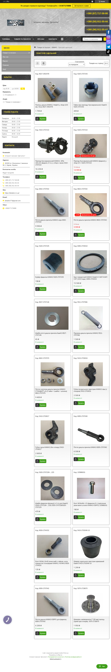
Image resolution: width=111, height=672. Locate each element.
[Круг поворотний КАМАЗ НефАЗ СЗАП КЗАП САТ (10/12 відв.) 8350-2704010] (91, 262)
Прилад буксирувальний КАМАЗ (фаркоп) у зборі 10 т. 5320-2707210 (90, 162)
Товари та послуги (22, 39)
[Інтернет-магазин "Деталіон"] (16, 22)
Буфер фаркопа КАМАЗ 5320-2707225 (49, 277)
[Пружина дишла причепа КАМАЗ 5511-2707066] (91, 318)
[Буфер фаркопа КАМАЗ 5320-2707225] (52, 262)
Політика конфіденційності (73, 657)
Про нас (40, 39)
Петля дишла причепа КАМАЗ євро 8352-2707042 (50, 221)
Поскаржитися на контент (56, 657)
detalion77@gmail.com (13, 201)
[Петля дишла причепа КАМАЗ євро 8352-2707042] (52, 205)
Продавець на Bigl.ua (55, 655)
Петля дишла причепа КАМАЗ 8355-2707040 (90, 447)
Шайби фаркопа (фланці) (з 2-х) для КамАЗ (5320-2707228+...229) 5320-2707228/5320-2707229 (51, 505)
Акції (4, 69)
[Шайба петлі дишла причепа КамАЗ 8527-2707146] (52, 318)
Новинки (6, 65)
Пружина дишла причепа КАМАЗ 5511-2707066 (88, 334)
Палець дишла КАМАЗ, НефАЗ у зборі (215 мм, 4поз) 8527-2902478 (51, 106)
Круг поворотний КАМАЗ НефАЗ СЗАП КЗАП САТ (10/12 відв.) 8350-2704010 (90, 278)
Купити (42, 119)
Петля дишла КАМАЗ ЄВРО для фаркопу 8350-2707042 (51, 620)
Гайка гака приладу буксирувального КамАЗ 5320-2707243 (90, 106)
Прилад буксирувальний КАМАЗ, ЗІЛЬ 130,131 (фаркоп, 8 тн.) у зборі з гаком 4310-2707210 (51, 163)
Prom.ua (65, 653)
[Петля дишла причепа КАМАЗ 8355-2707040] (91, 432)
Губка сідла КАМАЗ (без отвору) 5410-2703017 (49, 448)
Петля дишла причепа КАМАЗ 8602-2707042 (90, 220)
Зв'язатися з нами (81, 6)
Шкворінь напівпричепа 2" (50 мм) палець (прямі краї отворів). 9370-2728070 (89, 620)
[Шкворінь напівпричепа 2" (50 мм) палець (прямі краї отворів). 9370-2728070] (91, 604)
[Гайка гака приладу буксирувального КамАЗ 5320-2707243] (91, 90)
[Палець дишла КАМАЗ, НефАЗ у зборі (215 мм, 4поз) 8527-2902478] (52, 90)
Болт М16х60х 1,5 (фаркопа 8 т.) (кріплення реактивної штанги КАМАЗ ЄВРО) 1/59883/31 (90, 504)
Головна (6, 39)
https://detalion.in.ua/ (12, 193)
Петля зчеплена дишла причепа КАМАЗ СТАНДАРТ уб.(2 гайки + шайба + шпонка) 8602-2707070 (51, 391)
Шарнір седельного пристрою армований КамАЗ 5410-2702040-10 (89, 562)
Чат (103, 666)
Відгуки (5, 61)
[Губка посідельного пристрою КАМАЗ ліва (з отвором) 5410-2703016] (91, 374)
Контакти (53, 39)
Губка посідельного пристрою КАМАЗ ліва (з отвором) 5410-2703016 (90, 390)
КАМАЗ (54, 47)
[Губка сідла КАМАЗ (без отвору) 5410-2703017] (52, 432)
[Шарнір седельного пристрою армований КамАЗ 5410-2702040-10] (91, 546)
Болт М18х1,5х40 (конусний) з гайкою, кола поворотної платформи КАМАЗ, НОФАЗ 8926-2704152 (52, 563)
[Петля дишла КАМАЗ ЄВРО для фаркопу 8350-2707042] (52, 604)
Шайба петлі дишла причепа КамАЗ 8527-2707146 (50, 334)
